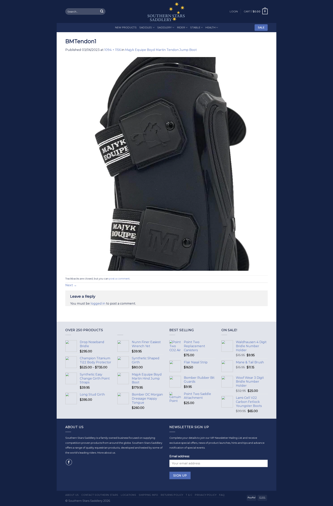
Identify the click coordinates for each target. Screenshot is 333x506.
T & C (189, 494)
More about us (106, 452)
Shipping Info (148, 494)
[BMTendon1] (166, 164)
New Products (126, 27)
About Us (72, 494)
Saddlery (164, 27)
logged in (98, 303)
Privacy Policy (206, 494)
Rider (181, 27)
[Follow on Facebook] (69, 462)
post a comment (119, 278)
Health (210, 27)
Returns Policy (172, 494)
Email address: (179, 456)
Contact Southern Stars (99, 494)
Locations (128, 494)
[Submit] (101, 11)
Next (71, 285)
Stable (195, 27)
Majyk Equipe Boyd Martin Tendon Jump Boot (161, 50)
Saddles (145, 27)
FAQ (222, 494)
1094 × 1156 (112, 50)
